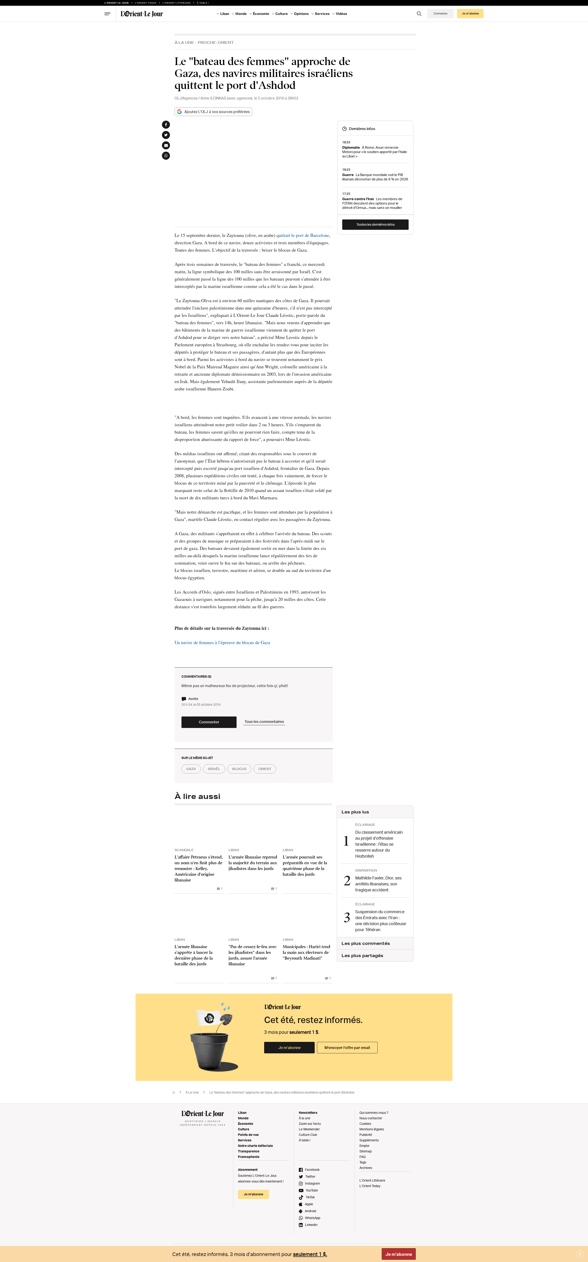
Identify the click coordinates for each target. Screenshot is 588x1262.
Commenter (209, 722)
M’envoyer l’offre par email (347, 1047)
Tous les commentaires (264, 721)
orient (264, 769)
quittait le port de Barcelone (303, 235)
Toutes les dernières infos (375, 224)
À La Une (184, 42)
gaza (191, 769)
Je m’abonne (289, 1047)
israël (214, 769)
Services (245, 1140)
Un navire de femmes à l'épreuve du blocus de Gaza (222, 642)
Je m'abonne (398, 1254)
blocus (239, 769)
